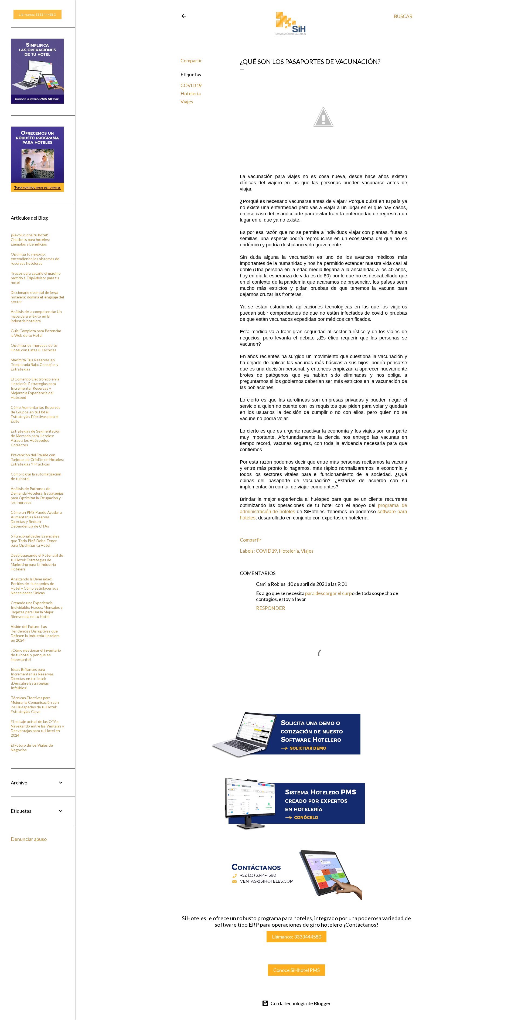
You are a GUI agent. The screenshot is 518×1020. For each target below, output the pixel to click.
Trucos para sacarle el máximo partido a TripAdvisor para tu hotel (36, 278)
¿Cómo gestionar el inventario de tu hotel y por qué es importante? (36, 655)
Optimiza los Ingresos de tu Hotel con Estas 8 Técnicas (34, 347)
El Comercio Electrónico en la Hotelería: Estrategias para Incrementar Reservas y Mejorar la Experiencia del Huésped (35, 388)
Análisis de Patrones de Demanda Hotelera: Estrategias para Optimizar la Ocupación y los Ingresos (37, 495)
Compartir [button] (191, 60)
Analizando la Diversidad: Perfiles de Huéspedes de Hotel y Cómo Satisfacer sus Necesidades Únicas (34, 586)
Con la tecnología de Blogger (301, 1003)
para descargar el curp (328, 593)
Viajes (186, 101)
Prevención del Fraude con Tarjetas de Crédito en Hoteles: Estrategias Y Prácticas (37, 459)
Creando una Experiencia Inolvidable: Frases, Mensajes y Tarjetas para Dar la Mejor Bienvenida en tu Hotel (37, 609)
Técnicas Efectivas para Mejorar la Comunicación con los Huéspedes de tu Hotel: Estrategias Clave (35, 704)
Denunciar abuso (29, 839)
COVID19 (191, 85)
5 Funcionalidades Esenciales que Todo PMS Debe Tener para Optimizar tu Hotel (35, 541)
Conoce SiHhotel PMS (296, 970)
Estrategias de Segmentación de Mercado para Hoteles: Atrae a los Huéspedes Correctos (35, 438)
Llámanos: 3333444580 (296, 937)
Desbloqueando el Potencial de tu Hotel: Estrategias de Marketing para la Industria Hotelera (37, 562)
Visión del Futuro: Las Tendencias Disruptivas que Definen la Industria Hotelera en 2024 (35, 633)
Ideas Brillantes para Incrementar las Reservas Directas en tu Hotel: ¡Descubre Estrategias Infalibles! (32, 678)
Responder (270, 608)
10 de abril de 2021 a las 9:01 (317, 584)
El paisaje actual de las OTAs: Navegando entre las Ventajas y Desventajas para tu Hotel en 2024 (37, 728)
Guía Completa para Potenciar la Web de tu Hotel (36, 333)
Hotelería (190, 93)
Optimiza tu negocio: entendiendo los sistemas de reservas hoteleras (35, 259)
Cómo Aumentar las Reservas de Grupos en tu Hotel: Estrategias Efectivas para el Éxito (35, 414)
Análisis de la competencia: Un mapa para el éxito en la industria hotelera (36, 316)
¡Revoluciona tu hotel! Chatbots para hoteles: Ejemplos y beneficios (30, 239)
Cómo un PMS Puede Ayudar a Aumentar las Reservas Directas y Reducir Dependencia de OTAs (36, 519)
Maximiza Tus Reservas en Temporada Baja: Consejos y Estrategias (34, 364)
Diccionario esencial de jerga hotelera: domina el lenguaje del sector (37, 297)
